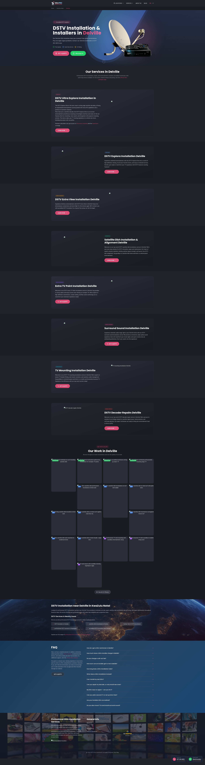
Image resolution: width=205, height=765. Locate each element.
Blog (88, 725)
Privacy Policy (90, 728)
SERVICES (128, 3)
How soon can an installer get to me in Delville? (102, 664)
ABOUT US (138, 3)
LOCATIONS (118, 3)
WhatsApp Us (79, 53)
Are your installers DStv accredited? (98, 700)
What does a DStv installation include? (99, 674)
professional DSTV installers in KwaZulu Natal (77, 634)
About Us (89, 723)
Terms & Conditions (92, 731)
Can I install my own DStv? (95, 679)
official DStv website (72, 658)
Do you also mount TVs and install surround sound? (103, 705)
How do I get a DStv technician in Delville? (100, 648)
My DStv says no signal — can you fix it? (99, 690)
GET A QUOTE (62, 53)
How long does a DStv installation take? (100, 669)
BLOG (145, 3)
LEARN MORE (61, 130)
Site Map (116, 752)
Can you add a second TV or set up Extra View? (102, 695)
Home (52, 8)
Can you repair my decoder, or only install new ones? (104, 684)
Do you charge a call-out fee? (96, 658)
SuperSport (95, 123)
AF (153, 3)
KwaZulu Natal (60, 8)
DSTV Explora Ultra (63, 105)
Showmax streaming (82, 123)
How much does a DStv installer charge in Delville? (103, 653)
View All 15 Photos (103, 592)
